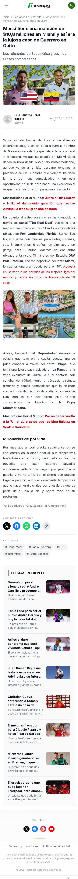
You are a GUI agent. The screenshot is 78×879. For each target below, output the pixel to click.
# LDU (61, 547)
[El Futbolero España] (39, 5)
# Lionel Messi (14, 547)
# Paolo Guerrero (40, 547)
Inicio (6, 17)
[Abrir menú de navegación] (6, 5)
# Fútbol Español (37, 553)
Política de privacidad (56, 846)
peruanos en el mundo (27, 17)
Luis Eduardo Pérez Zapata (27, 116)
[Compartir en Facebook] (16, 526)
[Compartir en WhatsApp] (26, 526)
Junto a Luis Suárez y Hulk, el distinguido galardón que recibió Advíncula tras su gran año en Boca (39, 203)
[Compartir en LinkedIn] (36, 526)
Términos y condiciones (23, 846)
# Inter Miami (13, 553)
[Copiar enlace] (46, 526)
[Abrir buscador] (71, 5)
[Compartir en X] (7, 526)
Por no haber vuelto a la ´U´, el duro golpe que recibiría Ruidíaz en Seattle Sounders (39, 421)
